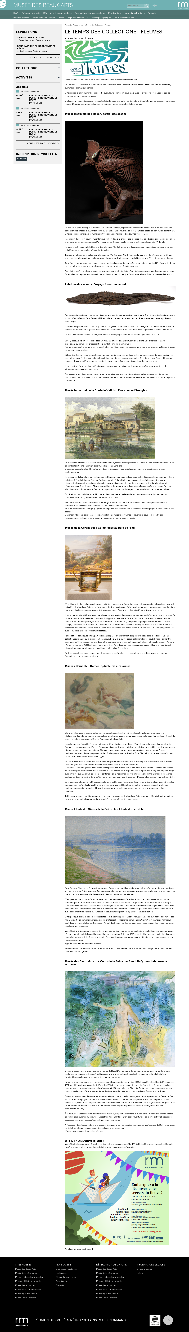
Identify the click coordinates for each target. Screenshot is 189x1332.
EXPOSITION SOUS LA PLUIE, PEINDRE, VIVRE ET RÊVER (43, 98)
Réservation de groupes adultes (57, 13)
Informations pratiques (66, 1269)
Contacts (152, 13)
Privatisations (114, 13)
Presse (61, 18)
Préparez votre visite (31, 13)
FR (153, 6)
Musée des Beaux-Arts (43, 5)
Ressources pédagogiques (99, 18)
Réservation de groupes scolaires (90, 13)
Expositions (77, 25)
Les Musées (61, 1273)
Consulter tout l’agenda (41, 143)
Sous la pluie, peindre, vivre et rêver (36, 47)
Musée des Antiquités (25, 1285)
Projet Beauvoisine (75, 18)
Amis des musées (21, 18)
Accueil (68, 25)
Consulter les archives (42, 57)
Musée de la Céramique (26, 1273)
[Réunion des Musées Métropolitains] (183, 5)
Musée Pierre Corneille (25, 1298)
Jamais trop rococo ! (30, 38)
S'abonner (21, 159)
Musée (16, 13)
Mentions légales (144, 1269)
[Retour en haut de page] (169, 1320)
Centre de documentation (43, 18)
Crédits (140, 1273)
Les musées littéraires (124, 18)
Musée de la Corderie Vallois (28, 1290)
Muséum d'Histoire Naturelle (28, 1281)
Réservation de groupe (66, 1277)
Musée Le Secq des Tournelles (29, 1277)
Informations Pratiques (134, 13)
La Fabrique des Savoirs (26, 1294)
